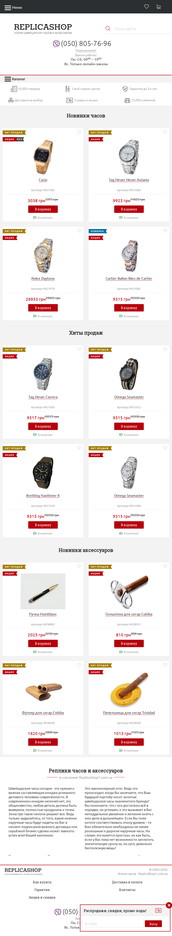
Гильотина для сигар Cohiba (128, 614)
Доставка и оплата (127, 882)
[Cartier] (129, 255)
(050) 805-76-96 (86, 43)
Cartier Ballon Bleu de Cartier (129, 278)
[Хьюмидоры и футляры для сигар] (43, 689)
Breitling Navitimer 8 (43, 495)
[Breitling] (43, 472)
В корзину (43, 209)
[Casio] (43, 156)
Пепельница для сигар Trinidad (129, 712)
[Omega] (129, 373)
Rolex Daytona (42, 278)
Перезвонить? (86, 50)
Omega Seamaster (129, 396)
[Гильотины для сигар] (129, 590)
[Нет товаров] (159, 7)
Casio (43, 179)
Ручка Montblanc (43, 614)
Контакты (127, 890)
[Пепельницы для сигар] (129, 689)
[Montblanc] (43, 590)
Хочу (153, 923)
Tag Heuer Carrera (43, 396)
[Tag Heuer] (129, 156)
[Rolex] (43, 255)
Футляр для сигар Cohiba (43, 712)
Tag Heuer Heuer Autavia (129, 179)
